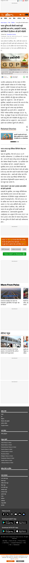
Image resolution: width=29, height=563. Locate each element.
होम (1, 18)
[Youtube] (15, 514)
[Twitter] (7, 514)
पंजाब (2, 496)
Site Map (4, 540)
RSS (25, 542)
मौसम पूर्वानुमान (4, 433)
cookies (16, 559)
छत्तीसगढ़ (3, 500)
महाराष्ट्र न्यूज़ (4, 489)
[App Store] (21, 523)
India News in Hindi (6, 442)
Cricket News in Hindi (6, 451)
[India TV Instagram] (11, 514)
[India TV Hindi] (9, 15)
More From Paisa (10, 284)
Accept (10, 561)
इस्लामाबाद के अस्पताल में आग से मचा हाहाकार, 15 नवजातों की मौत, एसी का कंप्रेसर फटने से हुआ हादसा (9, 351)
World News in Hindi (6, 444)
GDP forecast (5, 249)
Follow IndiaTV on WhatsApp (13, 254)
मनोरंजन (19, 18)
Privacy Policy (22, 540)
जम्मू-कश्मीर (3, 503)
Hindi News (4, 22)
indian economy (16, 249)
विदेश (14, 18)
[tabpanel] (14, 136)
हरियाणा (2, 498)
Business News (5, 453)
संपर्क (2, 414)
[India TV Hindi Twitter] (22, 0)
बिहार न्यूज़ (3, 485)
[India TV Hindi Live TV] (26, 15)
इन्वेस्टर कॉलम (4, 423)
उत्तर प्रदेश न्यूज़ (4, 478)
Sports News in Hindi (6, 449)
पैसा (9, 22)
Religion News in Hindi (7, 456)
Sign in (26, 0)
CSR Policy (6, 542)
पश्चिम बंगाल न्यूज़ (4, 482)
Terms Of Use (12, 540)
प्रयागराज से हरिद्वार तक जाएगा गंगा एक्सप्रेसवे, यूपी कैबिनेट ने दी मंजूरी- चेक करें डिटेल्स (10, 302)
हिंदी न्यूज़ (10, 239)
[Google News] (5, 77)
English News (4, 425)
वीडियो (5, 18)
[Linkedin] (19, 514)
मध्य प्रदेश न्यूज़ (4, 487)
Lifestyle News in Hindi (7, 462)
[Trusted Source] (14, 77)
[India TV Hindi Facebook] (20, 0)
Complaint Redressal (16, 542)
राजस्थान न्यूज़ (4, 491)
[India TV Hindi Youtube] (23, 0)
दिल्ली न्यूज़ (3, 480)
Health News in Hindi (6, 460)
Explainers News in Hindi (7, 458)
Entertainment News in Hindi (8, 447)
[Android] (19, 0)
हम (1, 416)
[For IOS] (21, 531)
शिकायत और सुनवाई (5, 421)
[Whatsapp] (24, 77)
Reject (20, 561)
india (24, 249)
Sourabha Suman (11, 34)
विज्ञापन (2, 418)
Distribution (16, 544)
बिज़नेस (13, 22)
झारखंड (2, 505)
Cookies (3, 556)
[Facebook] (3, 514)
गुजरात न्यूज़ (3, 494)
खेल (24, 18)
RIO (11, 544)
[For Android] (8, 531)
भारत (10, 18)
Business (23, 242)
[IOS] (17, 0)
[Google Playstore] (8, 523)
